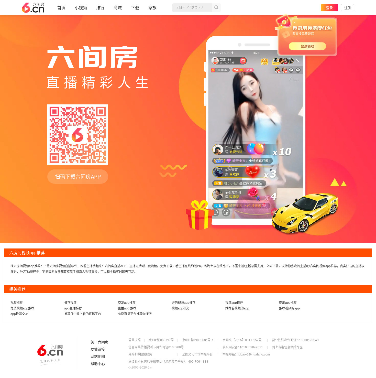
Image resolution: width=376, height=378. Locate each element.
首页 (61, 7)
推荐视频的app (289, 308)
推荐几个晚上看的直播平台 (82, 313)
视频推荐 (16, 302)
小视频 (81, 7)
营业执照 (134, 340)
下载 (135, 7)
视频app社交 (180, 308)
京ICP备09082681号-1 (198, 340)
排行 (100, 7)
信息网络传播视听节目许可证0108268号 (156, 347)
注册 (347, 7)
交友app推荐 (127, 302)
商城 (118, 7)
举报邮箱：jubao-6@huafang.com (246, 354)
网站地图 (98, 356)
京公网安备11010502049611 (243, 347)
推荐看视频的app (237, 308)
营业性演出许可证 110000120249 (295, 340)
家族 (152, 7)
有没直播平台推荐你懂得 (135, 313)
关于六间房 (99, 342)
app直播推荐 (73, 308)
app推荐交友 (19, 313)
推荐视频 (70, 302)
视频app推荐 (234, 302)
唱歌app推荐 (288, 302)
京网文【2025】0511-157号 (242, 340)
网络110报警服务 (140, 354)
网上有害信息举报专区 (287, 347)
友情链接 (98, 349)
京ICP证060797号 (161, 340)
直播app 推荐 (127, 308)
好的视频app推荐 (183, 302)
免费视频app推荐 (22, 308)
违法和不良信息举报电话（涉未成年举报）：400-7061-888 (168, 361)
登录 (329, 7)
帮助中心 (98, 364)
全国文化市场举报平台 (197, 354)
